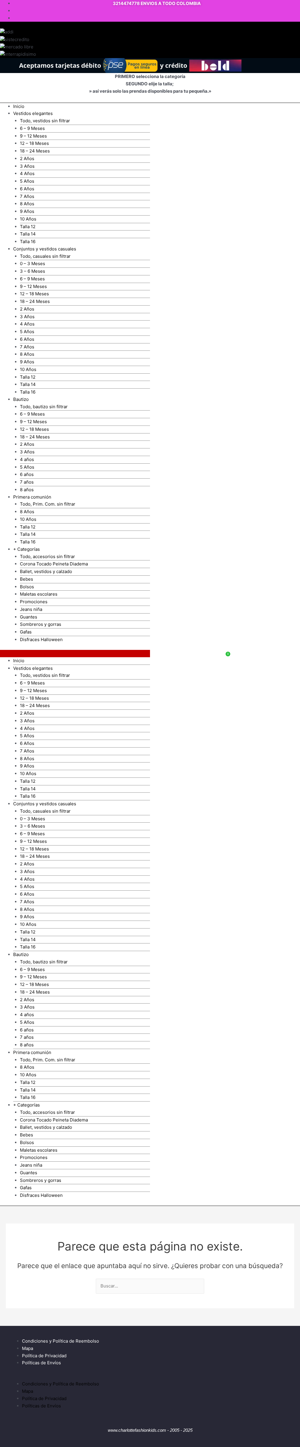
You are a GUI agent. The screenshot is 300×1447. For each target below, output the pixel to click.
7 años (27, 482)
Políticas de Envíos (41, 1362)
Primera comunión (32, 497)
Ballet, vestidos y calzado (46, 571)
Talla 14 (28, 234)
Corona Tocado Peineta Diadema (54, 564)
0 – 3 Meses (32, 263)
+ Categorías (26, 549)
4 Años (27, 173)
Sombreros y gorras (40, 624)
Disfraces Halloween (41, 639)
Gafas (26, 632)
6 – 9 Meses (32, 128)
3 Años (27, 166)
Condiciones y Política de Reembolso (60, 1341)
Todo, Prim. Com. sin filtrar (47, 504)
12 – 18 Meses (34, 143)
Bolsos (27, 586)
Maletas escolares (38, 594)
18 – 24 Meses (35, 151)
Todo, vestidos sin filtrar (45, 120)
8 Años (27, 203)
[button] (75, 653)
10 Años (28, 219)
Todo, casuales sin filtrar (45, 256)
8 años (27, 489)
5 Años (27, 181)
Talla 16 (27, 241)
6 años (27, 474)
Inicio (18, 106)
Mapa (27, 1348)
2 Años (27, 158)
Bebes (26, 579)
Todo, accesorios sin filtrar (47, 556)
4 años (27, 459)
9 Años (27, 211)
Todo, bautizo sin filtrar (44, 406)
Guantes (28, 617)
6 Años (27, 189)
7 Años (27, 196)
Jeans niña (31, 609)
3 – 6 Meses (32, 271)
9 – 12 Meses (33, 136)
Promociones (33, 601)
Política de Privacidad (44, 1355)
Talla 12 (27, 226)
